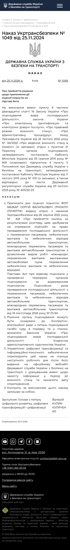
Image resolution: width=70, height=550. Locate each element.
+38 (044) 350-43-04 (14, 468)
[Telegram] (21, 441)
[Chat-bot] (37, 441)
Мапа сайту (9, 486)
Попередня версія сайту (17, 480)
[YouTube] (5, 441)
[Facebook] (29, 441)
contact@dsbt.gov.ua (53, 458)
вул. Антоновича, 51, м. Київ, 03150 (23, 452)
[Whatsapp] (13, 441)
